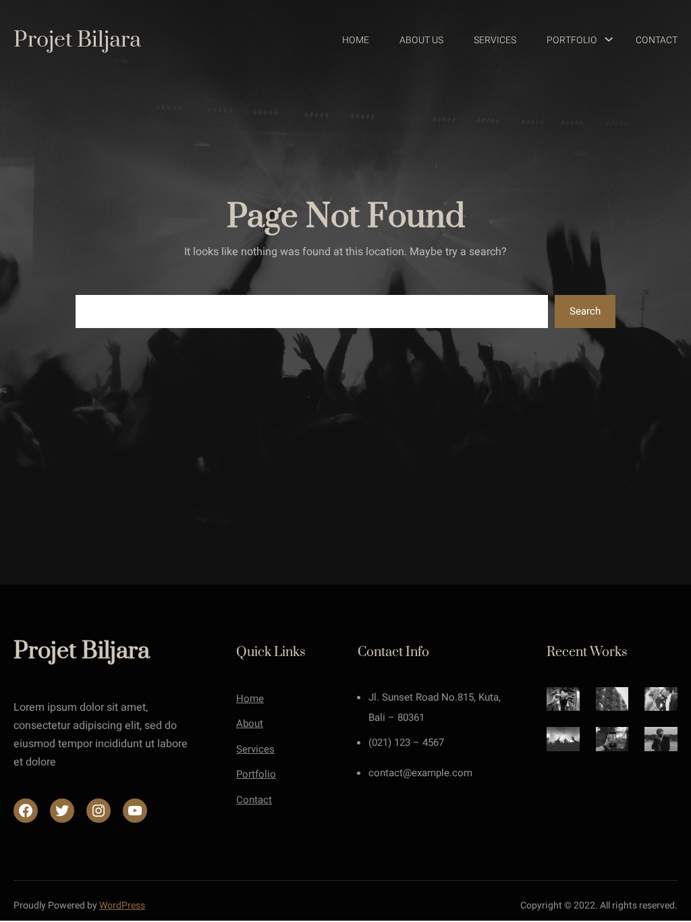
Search (585, 311)
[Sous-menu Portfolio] (602, 40)
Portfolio (256, 774)
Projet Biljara (77, 40)
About (249, 723)
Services (255, 749)
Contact (254, 799)
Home (250, 698)
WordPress (122, 905)
